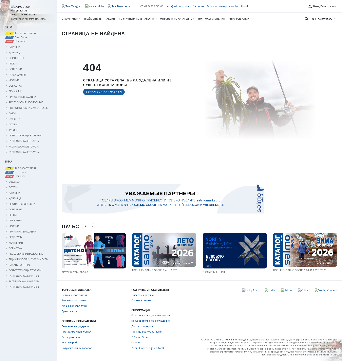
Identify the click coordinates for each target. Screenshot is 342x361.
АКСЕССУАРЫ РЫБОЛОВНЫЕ (26, 102)
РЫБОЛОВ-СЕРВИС (227, 339)
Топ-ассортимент (25, 33)
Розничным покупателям (136, 19)
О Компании (70, 19)
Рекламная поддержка (75, 326)
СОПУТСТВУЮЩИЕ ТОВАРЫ (25, 135)
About (244, 6)
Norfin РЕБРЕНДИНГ (214, 272)
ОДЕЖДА (14, 119)
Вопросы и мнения (211, 19)
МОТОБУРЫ (16, 242)
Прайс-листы (93, 19)
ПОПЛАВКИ (15, 69)
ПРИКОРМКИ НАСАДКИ (22, 96)
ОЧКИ (12, 113)
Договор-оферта (142, 326)
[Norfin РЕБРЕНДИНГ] (235, 250)
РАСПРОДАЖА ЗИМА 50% (24, 281)
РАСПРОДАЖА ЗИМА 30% (24, 276)
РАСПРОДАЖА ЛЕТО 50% (24, 146)
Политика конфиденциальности (150, 315)
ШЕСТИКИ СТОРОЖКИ (22, 204)
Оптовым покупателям (176, 19)
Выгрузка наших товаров (77, 348)
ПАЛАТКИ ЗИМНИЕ (19, 264)
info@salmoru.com (178, 6)
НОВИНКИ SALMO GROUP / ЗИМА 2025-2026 (300, 270)
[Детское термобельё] (94, 250)
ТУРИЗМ (13, 130)
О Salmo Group (140, 337)
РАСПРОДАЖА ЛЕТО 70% (24, 152)
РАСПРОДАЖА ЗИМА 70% (24, 287)
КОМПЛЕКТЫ (16, 58)
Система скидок (141, 300)
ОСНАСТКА (15, 85)
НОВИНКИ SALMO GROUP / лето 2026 (154, 270)
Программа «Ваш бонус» (76, 331)
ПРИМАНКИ (15, 91)
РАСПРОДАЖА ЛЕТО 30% (24, 141)
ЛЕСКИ (13, 63)
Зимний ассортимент (74, 300)
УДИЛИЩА (15, 52)
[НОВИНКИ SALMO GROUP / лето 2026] (164, 250)
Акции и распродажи (74, 306)
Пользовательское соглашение (150, 320)
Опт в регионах (71, 337)
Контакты (198, 6)
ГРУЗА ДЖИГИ (17, 74)
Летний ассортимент (74, 295)
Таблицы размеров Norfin (222, 6)
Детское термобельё (75, 272)
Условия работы (72, 342)
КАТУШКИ (14, 47)
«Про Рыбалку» (239, 19)
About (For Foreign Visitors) (147, 348)
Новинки (19, 41)
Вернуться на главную (104, 91)
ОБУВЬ (13, 124)
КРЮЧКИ (14, 80)
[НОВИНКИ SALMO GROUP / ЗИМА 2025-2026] (305, 250)
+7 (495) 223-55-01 (151, 6)
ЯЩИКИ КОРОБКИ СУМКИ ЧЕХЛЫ (28, 108)
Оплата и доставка (142, 295)
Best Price (20, 37)
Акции (110, 19)
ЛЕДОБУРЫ (15, 237)
